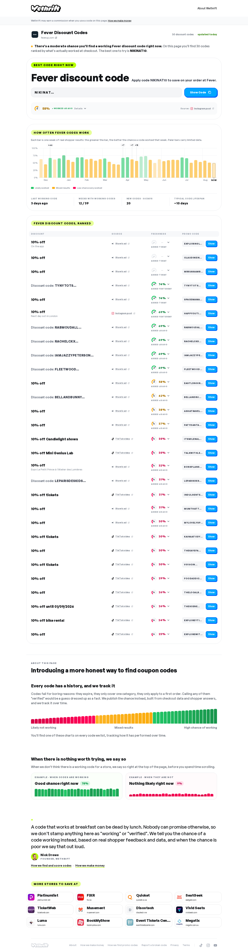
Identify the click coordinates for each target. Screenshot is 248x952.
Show (211, 243)
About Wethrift (207, 8)
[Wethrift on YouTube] (215, 945)
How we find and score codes (51, 865)
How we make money (119, 20)
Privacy (174, 945)
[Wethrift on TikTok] (201, 945)
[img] (124, 164)
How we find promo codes (123, 945)
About (73, 945)
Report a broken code (154, 945)
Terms (186, 945)
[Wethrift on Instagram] (208, 945)
